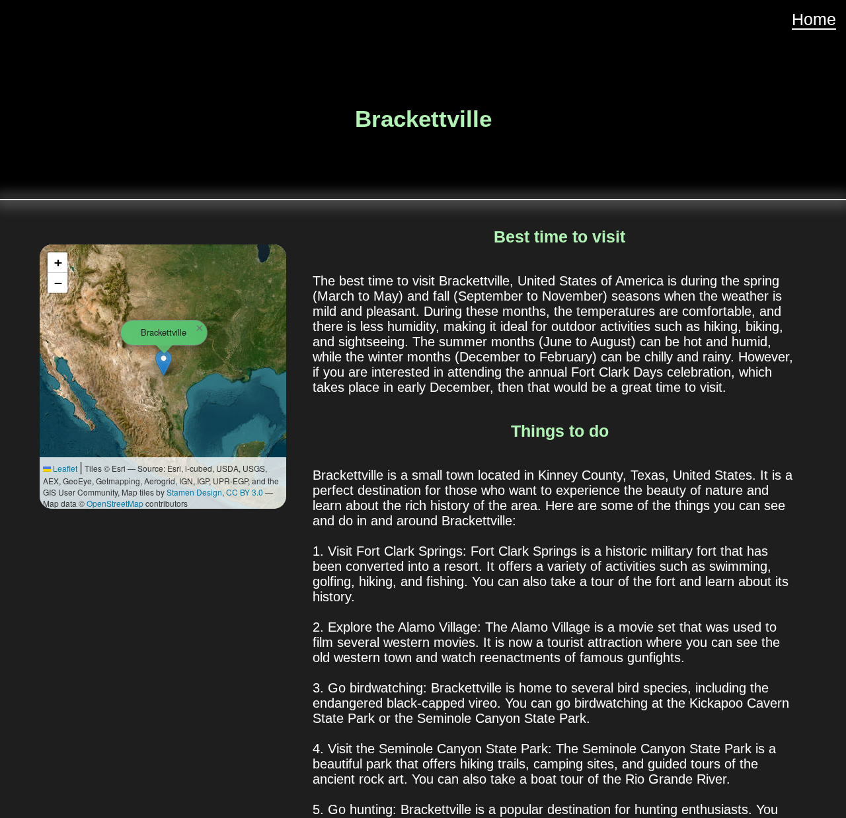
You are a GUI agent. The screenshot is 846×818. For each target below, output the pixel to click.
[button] (163, 363)
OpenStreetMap (115, 503)
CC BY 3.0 (244, 492)
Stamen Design (194, 492)
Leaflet (64, 468)
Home (814, 19)
